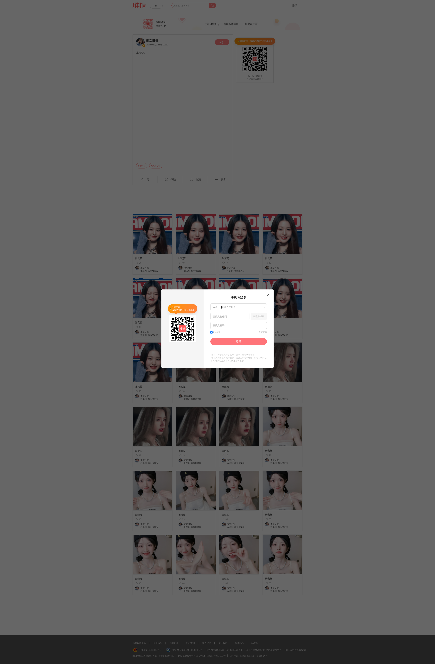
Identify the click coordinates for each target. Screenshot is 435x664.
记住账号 (217, 332)
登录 (238, 341)
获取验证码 (258, 316)
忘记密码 (263, 332)
